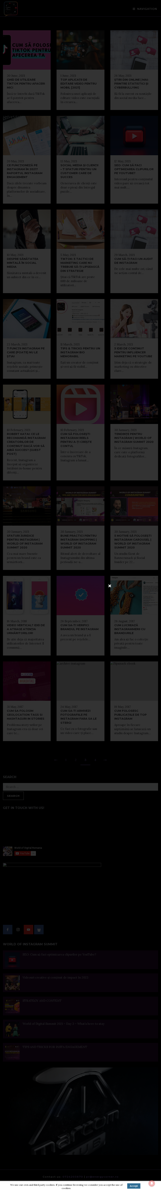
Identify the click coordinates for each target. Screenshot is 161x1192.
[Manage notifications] (152, 1183)
